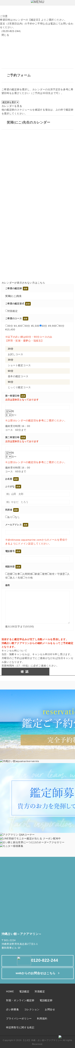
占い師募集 (12, 1009)
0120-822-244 (11, 31)
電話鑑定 (24, 991)
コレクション (32, 1009)
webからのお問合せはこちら (36, 973)
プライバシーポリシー (19, 1018)
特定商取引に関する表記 (20, 1027)
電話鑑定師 (46, 1000)
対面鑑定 (40, 991)
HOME (10, 991)
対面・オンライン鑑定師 (20, 1000)
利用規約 (42, 1018)
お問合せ (50, 1009)
